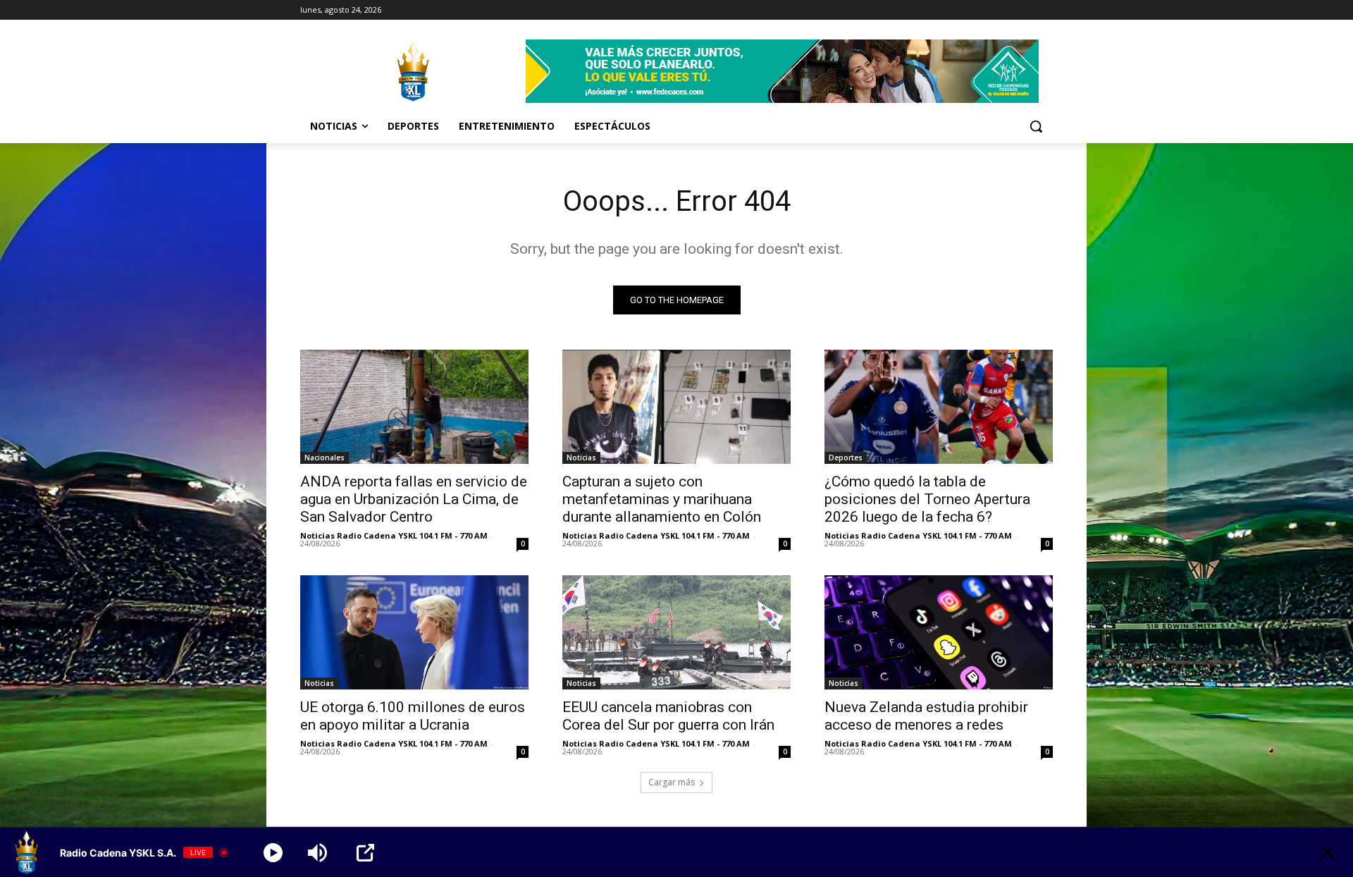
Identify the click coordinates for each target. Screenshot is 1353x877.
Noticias (581, 457)
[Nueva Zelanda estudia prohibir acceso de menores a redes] (938, 632)
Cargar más (671, 782)
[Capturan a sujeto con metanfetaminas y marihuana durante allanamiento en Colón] (676, 407)
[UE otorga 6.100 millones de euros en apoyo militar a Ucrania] (414, 632)
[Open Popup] (365, 852)
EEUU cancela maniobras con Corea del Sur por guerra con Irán (668, 716)
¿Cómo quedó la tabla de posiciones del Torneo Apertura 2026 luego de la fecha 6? (927, 499)
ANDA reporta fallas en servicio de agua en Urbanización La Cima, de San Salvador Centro (413, 499)
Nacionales (324, 457)
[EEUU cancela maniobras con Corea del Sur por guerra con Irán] (676, 632)
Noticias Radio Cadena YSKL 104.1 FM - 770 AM (394, 535)
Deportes (846, 457)
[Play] (273, 852)
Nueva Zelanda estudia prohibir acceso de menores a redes (926, 716)
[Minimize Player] (1327, 852)
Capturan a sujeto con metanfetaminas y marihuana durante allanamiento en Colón (661, 499)
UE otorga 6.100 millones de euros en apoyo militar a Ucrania (412, 716)
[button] (1036, 126)
